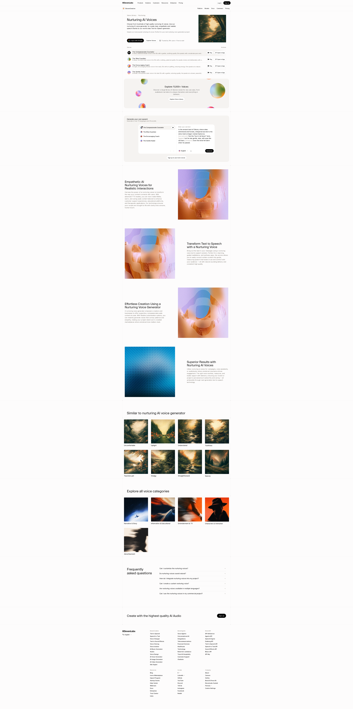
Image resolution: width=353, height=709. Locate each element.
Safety (207, 678)
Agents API (208, 636)
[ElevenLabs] (127, 2)
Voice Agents (182, 633)
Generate (209, 151)
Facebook (181, 691)
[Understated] (189, 433)
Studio (152, 651)
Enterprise (153, 691)
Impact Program (155, 678)
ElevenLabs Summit (211, 683)
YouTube (180, 680)
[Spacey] (217, 463)
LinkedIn (180, 675)
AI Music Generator (156, 649)
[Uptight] (163, 433)
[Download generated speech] (191, 151)
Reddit (180, 693)
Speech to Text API (211, 646)
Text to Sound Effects (157, 641)
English (127, 635)
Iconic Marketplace (156, 675)
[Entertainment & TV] (189, 511)
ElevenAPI (208, 631)
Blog (151, 673)
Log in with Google (136, 40)
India (151, 696)
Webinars (153, 685)
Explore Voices (151, 40)
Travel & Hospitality (184, 654)
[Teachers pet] (136, 463)
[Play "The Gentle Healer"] (176, 72)
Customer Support (183, 657)
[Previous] (170, 151)
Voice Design (154, 654)
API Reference (209, 633)
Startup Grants (155, 680)
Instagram (181, 688)
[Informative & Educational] (163, 511)
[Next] (173, 151)
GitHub (180, 678)
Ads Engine (153, 664)
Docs (151, 688)
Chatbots (181, 659)
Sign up (227, 3)
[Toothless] (217, 433)
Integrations (182, 639)
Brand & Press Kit (210, 680)
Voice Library (131, 15)
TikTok (180, 685)
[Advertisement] (136, 541)
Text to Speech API (211, 644)
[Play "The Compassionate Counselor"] (176, 52)
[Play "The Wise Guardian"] (176, 59)
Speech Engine (210, 639)
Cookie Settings (210, 688)
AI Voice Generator (156, 657)
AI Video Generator (156, 662)
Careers (207, 675)
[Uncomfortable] (136, 433)
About (207, 673)
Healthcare (181, 646)
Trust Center (154, 693)
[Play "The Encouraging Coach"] (176, 66)
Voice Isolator (154, 646)
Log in (219, 3)
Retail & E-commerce (184, 651)
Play (211, 53)
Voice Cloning (154, 644)
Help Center (154, 683)
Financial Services (184, 644)
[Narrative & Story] (136, 511)
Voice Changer (155, 639)
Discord (180, 683)
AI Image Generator (156, 659)
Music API (208, 651)
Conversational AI (183, 636)
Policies (207, 685)
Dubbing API (209, 641)
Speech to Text (155, 636)
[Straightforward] (189, 463)
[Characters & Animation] (217, 511)
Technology (181, 649)
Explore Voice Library (176, 99)
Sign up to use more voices (176, 158)
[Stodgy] (163, 463)
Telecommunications (184, 641)
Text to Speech (155, 633)
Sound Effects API (211, 649)
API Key (207, 654)
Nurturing (141, 15)
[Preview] (173, 127)
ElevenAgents (181, 631)
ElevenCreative (154, 631)
